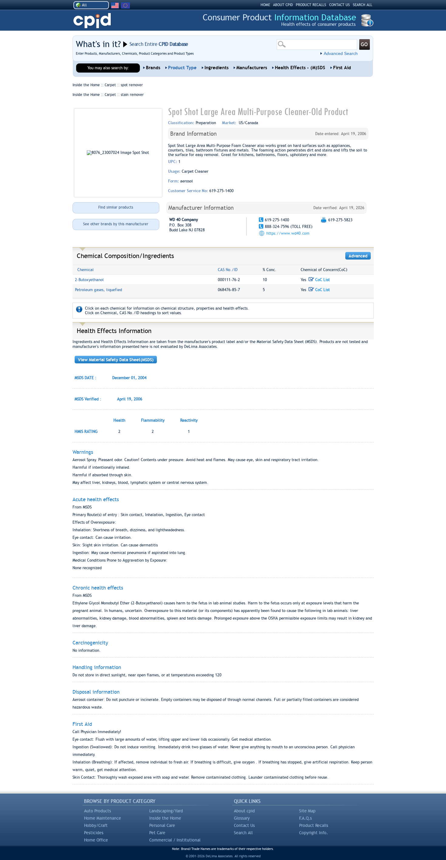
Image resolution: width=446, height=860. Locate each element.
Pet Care (157, 832)
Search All (243, 832)
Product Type (182, 67)
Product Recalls (313, 825)
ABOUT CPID (283, 5)
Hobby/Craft (96, 825)
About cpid (244, 810)
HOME (265, 5)
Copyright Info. (313, 832)
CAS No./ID (228, 269)
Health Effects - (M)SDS (300, 67)
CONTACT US (339, 5)
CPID (92, 20)
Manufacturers (251, 67)
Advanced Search (341, 53)
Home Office (96, 840)
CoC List (322, 279)
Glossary (242, 818)
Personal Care (162, 825)
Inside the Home (165, 818)
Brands (153, 67)
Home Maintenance (102, 818)
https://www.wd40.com (287, 233)
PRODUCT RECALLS (311, 5)
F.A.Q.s (305, 818)
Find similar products (115, 207)
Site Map (307, 810)
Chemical (85, 269)
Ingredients (216, 67)
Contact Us (244, 825)
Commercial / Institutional (175, 840)
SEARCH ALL (362, 5)
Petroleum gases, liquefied (98, 289)
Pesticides (93, 832)
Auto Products (97, 810)
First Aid (342, 67)
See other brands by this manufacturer (115, 224)
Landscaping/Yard (166, 810)
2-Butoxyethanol (89, 279)
